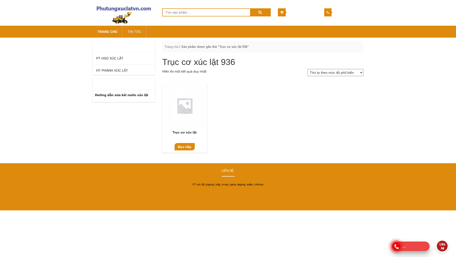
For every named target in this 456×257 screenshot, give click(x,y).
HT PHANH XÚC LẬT (112, 70)
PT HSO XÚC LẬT (110, 58)
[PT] (124, 12)
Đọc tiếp (184, 147)
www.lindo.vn (354, 215)
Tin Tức (134, 32)
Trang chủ (171, 47)
